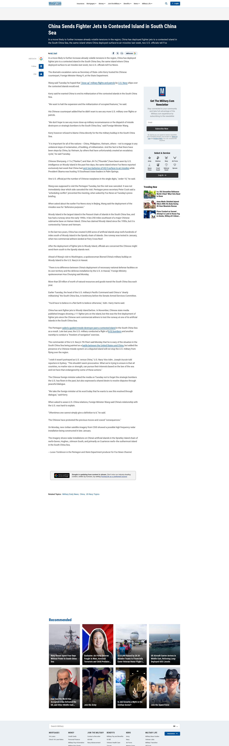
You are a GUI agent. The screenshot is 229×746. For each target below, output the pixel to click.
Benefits (127, 3)
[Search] (166, 3)
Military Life (146, 3)
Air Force (129, 742)
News (136, 3)
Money (101, 3)
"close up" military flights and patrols (98, 83)
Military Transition (151, 742)
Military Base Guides (152, 736)
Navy (127, 739)
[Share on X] (118, 53)
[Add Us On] (41, 58)
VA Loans (52, 736)
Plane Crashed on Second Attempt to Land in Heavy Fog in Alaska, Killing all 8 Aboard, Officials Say (168, 213)
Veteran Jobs (149, 739)
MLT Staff (53, 53)
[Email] (122, 53)
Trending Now (150, 187)
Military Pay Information (76, 742)
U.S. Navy (123, 83)
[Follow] (41, 66)
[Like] (41, 74)
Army (128, 736)
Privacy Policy (158, 138)
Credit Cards (72, 736)
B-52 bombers (114, 331)
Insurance (80, 3)
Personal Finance (74, 739)
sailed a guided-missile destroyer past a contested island (89, 328)
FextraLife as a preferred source (114, 476)
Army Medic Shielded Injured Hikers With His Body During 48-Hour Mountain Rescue (168, 203)
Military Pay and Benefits (115, 736)
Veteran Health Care (113, 742)
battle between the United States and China (103, 345)
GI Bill (109, 739)
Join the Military (114, 3)
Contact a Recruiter (93, 736)
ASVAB (89, 739)
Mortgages (91, 3)
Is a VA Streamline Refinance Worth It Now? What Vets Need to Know (168, 194)
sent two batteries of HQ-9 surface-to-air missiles (106, 168)
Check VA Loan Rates (56, 739)
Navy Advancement (93, 742)
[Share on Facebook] (113, 53)
